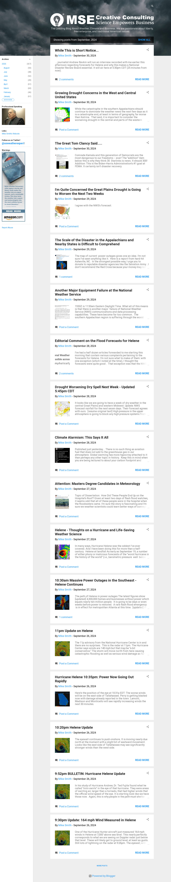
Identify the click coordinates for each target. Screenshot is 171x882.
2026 (4, 64)
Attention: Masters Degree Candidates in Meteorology (97, 484)
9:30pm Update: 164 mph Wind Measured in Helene (95, 820)
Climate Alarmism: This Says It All (81, 437)
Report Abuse (7, 227)
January (7, 96)
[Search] (152, 6)
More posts (102, 866)
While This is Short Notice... (77, 50)
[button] (147, 50)
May (5, 80)
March (6, 88)
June (6, 76)
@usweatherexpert (13, 143)
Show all (144, 39)
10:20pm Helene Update (74, 727)
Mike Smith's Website (11, 134)
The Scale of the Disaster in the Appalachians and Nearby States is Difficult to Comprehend (94, 242)
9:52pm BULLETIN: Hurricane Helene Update (90, 774)
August (6, 68)
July (5, 72)
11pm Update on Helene (74, 631)
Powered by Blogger (103, 875)
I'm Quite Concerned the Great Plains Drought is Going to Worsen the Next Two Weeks (98, 192)
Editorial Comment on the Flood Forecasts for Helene (97, 341)
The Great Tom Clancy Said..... (78, 143)
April (5, 84)
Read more (142, 79)
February (7, 92)
